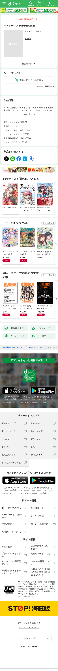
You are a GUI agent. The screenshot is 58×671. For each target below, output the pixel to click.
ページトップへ (29, 638)
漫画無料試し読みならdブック (13, 347)
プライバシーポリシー (11, 555)
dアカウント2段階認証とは (11, 562)
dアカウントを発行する (29, 623)
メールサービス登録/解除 (12, 516)
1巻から (40, 86)
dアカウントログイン (12, 531)
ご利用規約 (7, 547)
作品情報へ (27, 63)
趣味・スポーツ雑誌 (22, 130)
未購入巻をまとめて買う (31, 80)
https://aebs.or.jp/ (27, 596)
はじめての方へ (13, 508)
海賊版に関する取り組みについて (11, 572)
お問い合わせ (8, 524)
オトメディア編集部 (33, 31)
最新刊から (49, 86)
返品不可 (28, 39)
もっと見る (47, 223)
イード (14, 126)
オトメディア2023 (21, 134)
